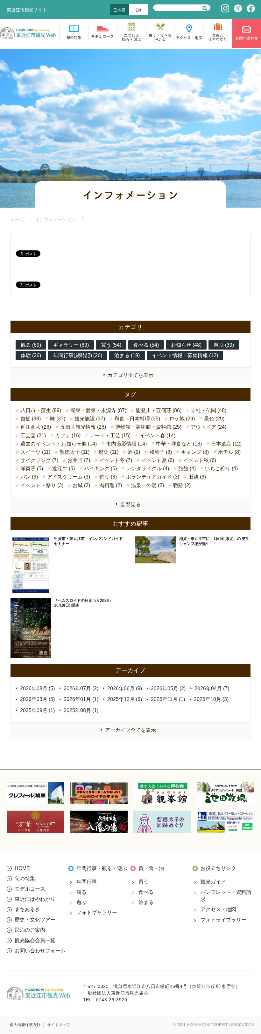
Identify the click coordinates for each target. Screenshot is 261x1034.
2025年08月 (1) (81, 710)
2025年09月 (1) (37, 710)
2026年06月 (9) (124, 688)
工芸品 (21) (33, 435)
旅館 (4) (187, 468)
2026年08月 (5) (37, 688)
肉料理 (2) (110, 485)
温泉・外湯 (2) (147, 485)
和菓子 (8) (160, 452)
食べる (146, 892)
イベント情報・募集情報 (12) (185, 355)
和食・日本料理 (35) (137, 418)
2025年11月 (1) (168, 699)
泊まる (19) (127, 355)
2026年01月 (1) (81, 699)
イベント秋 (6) (199, 460)
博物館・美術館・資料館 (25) (148, 427)
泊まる (146, 902)
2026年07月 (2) (81, 688)
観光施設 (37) (89, 418)
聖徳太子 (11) (74, 452)
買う (143, 881)
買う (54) (111, 345)
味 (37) (57, 418)
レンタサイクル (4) (147, 468)
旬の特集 (25, 878)
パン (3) (29, 477)
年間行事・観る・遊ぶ (101, 868)
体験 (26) (31, 355)
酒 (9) (134, 452)
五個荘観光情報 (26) (83, 427)
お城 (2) (81, 485)
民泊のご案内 (30, 930)
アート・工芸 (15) (110, 435)
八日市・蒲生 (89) (40, 410)
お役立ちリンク (218, 868)
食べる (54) (146, 345)
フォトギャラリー (96, 912)
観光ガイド (213, 881)
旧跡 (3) (197, 477)
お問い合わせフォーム (40, 950)
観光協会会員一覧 (35, 940)
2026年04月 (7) (211, 688)
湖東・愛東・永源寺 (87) (98, 410)
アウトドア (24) (208, 427)
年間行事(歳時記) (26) (77, 355)
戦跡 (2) (182, 485)
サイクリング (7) (39, 460)
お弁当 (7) (78, 460)
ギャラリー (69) (71, 345)
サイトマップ (58, 1025)
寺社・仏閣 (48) (208, 410)
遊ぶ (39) (224, 345)
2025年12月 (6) (124, 699)
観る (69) (31, 345)
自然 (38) (30, 418)
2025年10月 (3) (211, 699)
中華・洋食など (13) (179, 443)
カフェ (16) (68, 435)
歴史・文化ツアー (35, 919)
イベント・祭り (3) (41, 485)
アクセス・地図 (218, 909)
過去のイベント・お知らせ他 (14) (58, 443)
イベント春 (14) (157, 435)
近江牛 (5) (63, 468)
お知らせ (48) (186, 345)
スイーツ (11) (35, 452)
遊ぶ (81, 902)
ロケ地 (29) (182, 418)
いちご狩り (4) (221, 468)
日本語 (119, 9)
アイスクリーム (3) (68, 477)
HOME (22, 868)
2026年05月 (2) (168, 688)
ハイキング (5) (100, 468)
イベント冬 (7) (115, 460)
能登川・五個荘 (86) (158, 410)
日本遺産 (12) (226, 443)
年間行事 (86, 881)
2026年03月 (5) (37, 699)
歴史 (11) (108, 452)
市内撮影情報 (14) (126, 443)
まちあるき (27, 909)
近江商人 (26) (35, 427)
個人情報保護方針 (25, 1025)
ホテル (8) (229, 452)
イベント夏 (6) (157, 460)
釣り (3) (108, 477)
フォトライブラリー (223, 919)
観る (81, 892)
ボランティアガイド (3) (152, 477)
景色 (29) (214, 418)
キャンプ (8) (195, 452)
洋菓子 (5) (31, 468)
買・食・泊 (151, 868)
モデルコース (30, 889)
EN (138, 9)
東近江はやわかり (35, 899)
